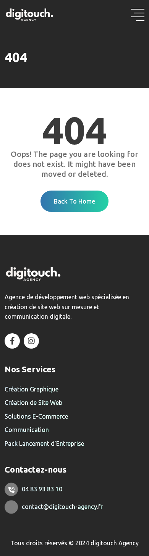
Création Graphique (31, 389)
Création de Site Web (33, 402)
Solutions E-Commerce (36, 416)
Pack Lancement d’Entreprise (44, 443)
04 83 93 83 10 (42, 489)
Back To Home (74, 201)
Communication (27, 429)
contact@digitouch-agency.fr (62, 506)
